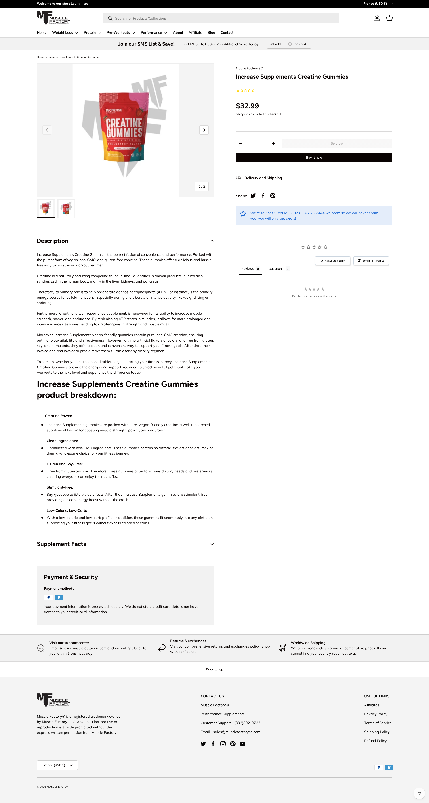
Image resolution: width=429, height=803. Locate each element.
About (178, 32)
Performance (151, 32)
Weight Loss (62, 32)
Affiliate (195, 32)
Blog (211, 32)
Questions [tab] (276, 268)
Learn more (79, 4)
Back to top (214, 669)
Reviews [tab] (248, 268)
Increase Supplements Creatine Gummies (74, 57)
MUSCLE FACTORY (58, 786)
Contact (227, 32)
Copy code (300, 44)
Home (42, 32)
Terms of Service (378, 723)
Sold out (337, 143)
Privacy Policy (375, 714)
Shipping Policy (377, 732)
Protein (90, 32)
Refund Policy (375, 740)
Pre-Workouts (118, 32)
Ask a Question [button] (335, 261)
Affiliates (371, 705)
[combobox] (221, 18)
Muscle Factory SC (249, 68)
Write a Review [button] (373, 261)
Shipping (242, 114)
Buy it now (314, 157)
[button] (389, 18)
